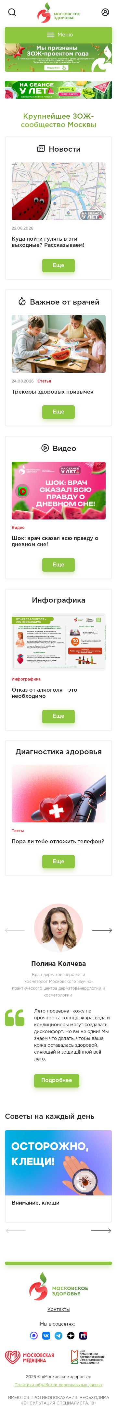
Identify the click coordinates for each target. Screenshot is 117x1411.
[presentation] (15, 930)
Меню (65, 35)
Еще (58, 265)
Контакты (58, 1310)
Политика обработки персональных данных (59, 1385)
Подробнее (56, 1080)
